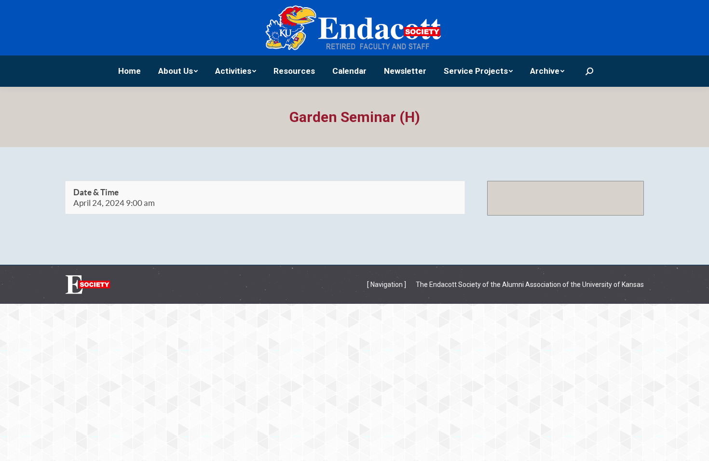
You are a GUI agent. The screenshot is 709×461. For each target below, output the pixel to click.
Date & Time (96, 192)
